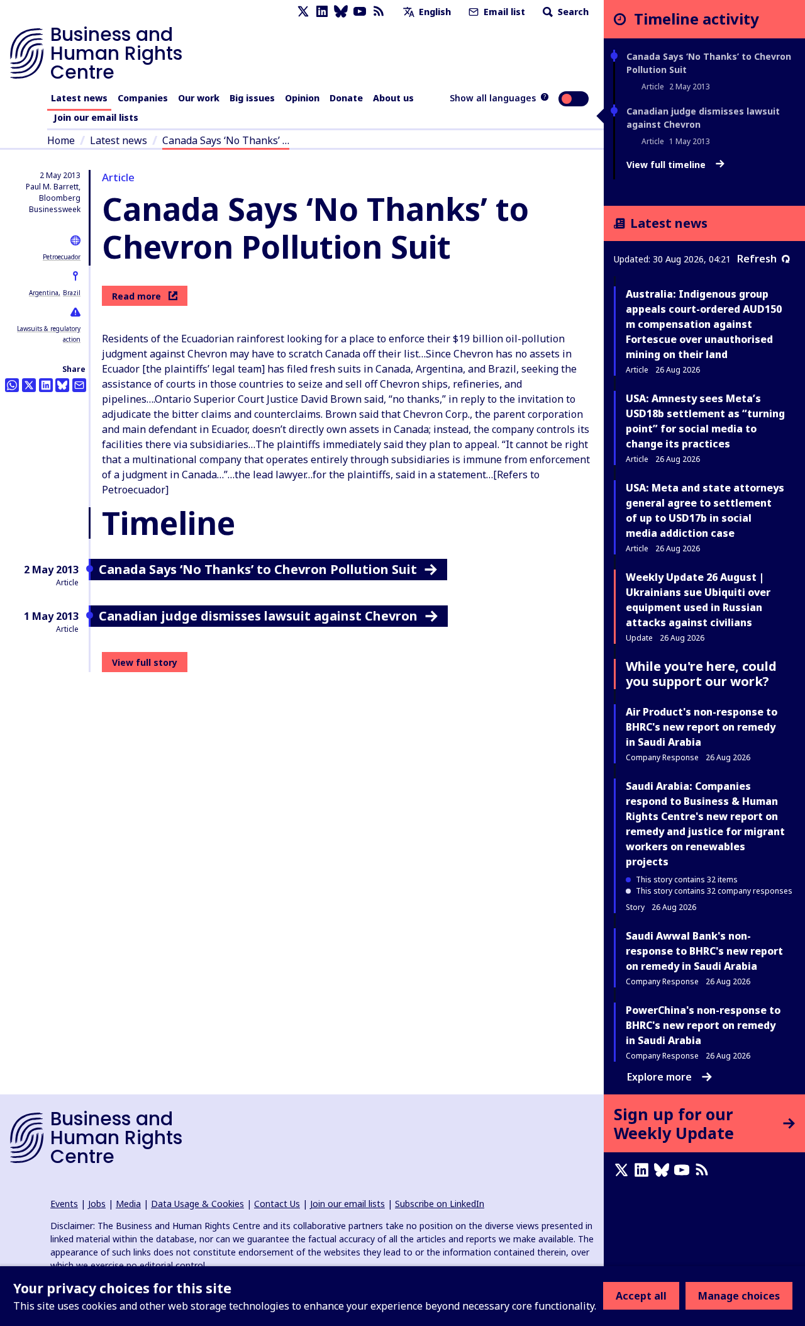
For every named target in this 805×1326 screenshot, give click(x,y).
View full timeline (667, 165)
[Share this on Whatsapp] (12, 385)
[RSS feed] (378, 11)
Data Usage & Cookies (197, 1204)
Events (64, 1204)
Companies (143, 98)
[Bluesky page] (340, 11)
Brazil (71, 292)
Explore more (659, 1077)
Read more (136, 296)
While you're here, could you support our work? (701, 674)
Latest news (79, 98)
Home (61, 140)
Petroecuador (61, 256)
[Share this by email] (79, 385)
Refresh (757, 259)
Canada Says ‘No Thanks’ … (225, 140)
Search (572, 12)
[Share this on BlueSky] (62, 385)
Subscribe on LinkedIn (439, 1204)
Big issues (252, 98)
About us (393, 98)
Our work (198, 98)
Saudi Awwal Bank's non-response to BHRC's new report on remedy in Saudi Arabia (704, 951)
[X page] (303, 11)
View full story (144, 662)
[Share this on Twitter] (29, 385)
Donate (346, 98)
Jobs (97, 1204)
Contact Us (277, 1204)
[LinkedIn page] (322, 11)
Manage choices (739, 1296)
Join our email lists (95, 117)
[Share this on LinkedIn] (46, 385)
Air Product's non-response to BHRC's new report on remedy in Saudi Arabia (701, 727)
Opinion (302, 98)
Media (128, 1204)
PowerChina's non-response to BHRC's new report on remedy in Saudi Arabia (703, 1025)
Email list (503, 12)
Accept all (641, 1296)
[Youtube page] (359, 11)
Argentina (43, 292)
